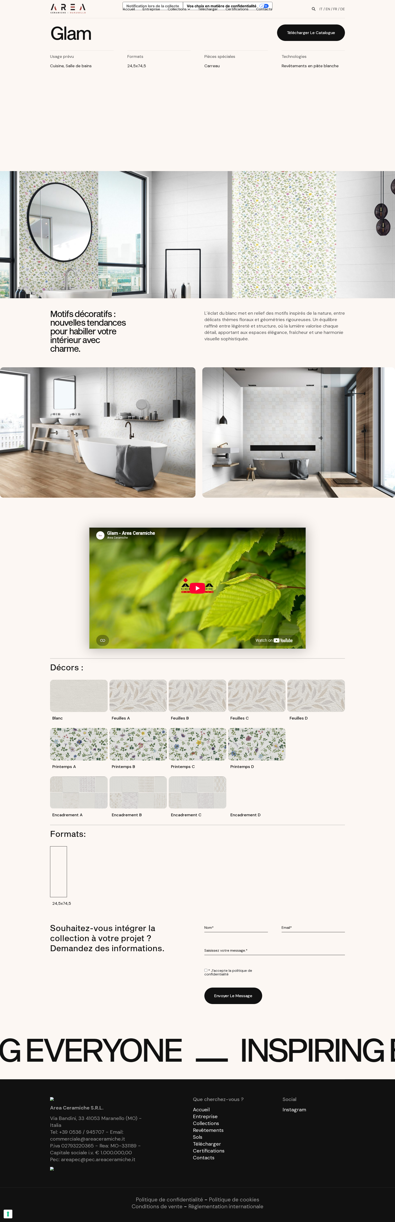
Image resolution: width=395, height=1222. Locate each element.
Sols (197, 1137)
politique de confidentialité (228, 972)
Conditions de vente (157, 1206)
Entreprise (151, 9)
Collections (177, 9)
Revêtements (208, 1130)
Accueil (129, 9)
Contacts (264, 9)
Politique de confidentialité (169, 1199)
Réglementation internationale (225, 1206)
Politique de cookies (234, 1199)
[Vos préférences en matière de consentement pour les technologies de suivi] (8, 1214)
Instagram (294, 1109)
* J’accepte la (228, 972)
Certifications (237, 9)
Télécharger (208, 9)
